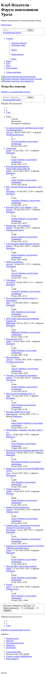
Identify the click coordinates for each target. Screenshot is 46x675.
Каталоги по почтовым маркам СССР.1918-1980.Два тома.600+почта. (25, 547)
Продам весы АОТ (14, 339)
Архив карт (11, 148)
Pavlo (8, 434)
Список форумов (13, 652)
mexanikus (10, 191)
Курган (9, 584)
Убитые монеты (13, 489)
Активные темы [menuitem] (18, 45)
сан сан (9, 132)
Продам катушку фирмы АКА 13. (21, 394)
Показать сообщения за (13, 605)
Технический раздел (15, 135)
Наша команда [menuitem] (17, 54)
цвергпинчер (12, 414)
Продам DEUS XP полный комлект (21, 566)
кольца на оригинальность (17, 507)
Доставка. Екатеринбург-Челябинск (21, 375)
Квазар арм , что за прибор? (18, 225)
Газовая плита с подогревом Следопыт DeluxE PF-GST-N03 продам (23, 526)
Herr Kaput (10, 453)
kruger (8, 150)
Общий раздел (12, 512)
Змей (8, 396)
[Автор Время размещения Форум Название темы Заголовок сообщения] (13, 608)
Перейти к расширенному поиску (15, 92)
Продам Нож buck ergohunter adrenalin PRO (25, 450)
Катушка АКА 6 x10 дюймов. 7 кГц (21, 207)
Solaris (9, 491)
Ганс (8, 473)
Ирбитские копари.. (14, 262)
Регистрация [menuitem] (11, 68)
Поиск (30, 30)
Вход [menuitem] (8, 66)
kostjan (9, 228)
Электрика (10, 280)
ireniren (9, 210)
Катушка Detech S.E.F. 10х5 (18, 412)
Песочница (11, 266)
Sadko (8, 341)
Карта (13, 59)
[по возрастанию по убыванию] (30, 608)
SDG (8, 303)
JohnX (9, 568)
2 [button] (6, 110)
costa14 (9, 509)
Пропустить (6, 25)
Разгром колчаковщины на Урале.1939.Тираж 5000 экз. (18, 167)
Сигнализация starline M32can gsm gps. (23, 244)
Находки (10, 493)
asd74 (8, 587)
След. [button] (8, 112)
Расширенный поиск (12, 33)
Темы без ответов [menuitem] (18, 43)
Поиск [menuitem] (14, 50)
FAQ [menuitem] (8, 63)
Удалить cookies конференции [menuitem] (19, 656)
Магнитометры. (13, 357)
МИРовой (10, 323)
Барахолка (10, 153)
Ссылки (9, 38)
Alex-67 (9, 359)
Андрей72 (10, 282)
